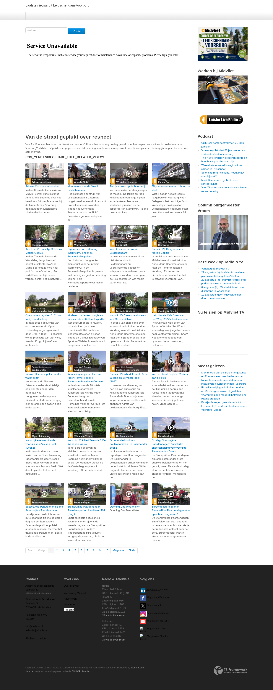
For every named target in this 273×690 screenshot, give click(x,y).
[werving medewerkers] (223, 89)
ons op (155, 620)
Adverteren (70, 598)
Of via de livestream (113, 615)
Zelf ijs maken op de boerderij (127, 186)
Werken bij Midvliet (75, 593)
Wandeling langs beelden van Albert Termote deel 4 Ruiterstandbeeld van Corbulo (85, 378)
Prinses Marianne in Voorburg (42, 186)
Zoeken (77, 31)
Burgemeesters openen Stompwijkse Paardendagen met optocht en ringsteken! (171, 510)
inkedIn (157, 589)
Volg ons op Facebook (157, 597)
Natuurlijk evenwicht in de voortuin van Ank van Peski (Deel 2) (41, 444)
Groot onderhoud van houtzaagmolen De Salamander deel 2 (128, 444)
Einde (132, 550)
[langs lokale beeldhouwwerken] (223, 43)
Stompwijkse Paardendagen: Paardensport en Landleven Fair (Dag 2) (87, 510)
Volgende (118, 550)
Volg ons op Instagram (158, 613)
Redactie (69, 609)
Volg (149, 620)
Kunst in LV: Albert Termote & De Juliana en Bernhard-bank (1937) (129, 378)
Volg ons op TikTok (156, 628)
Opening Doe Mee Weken (125, 506)
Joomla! (29, 671)
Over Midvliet (71, 585)
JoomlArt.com (137, 667)
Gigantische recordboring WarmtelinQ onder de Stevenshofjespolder (82, 253)
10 (106, 550)
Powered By (231, 670)
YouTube (164, 620)
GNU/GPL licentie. (81, 671)
